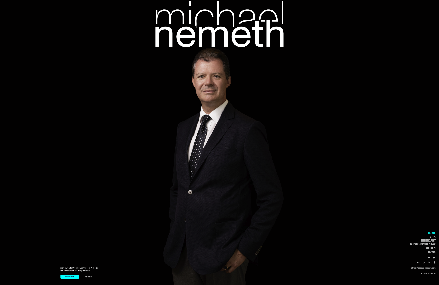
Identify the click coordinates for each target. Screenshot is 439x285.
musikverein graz (423, 244)
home (432, 233)
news (432, 252)
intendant (428, 240)
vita (433, 237)
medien (431, 248)
